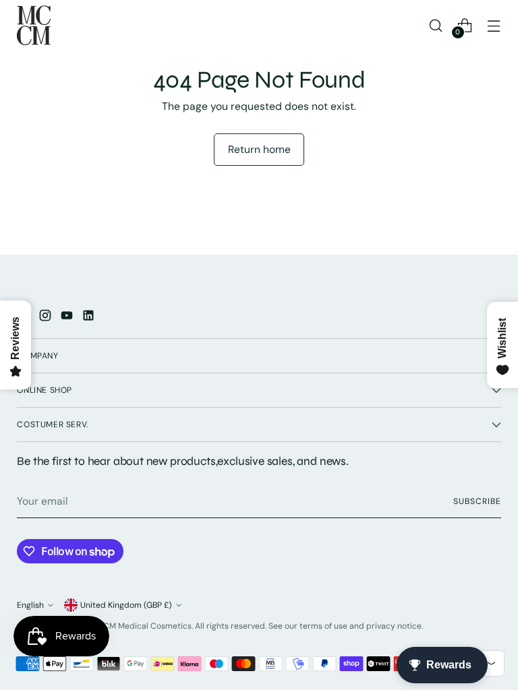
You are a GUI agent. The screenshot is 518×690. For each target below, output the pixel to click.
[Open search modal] (436, 25)
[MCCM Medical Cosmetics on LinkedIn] (90, 317)
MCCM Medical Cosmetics (141, 626)
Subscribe (476, 501)
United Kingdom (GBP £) (126, 605)
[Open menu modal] (494, 25)
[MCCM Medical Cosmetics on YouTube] (68, 317)
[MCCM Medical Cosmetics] (34, 25)
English (30, 605)
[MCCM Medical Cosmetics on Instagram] (46, 317)
